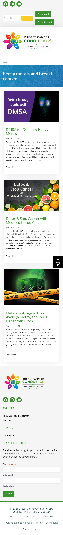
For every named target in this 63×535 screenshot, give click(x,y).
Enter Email (8, 475)
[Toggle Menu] (5, 61)
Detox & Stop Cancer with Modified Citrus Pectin (26, 221)
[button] (58, 262)
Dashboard (43, 14)
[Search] (27, 18)
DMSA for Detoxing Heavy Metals (27, 132)
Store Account (45, 22)
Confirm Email (9, 486)
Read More (11, 167)
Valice (38, 529)
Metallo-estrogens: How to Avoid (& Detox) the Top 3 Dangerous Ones (27, 317)
